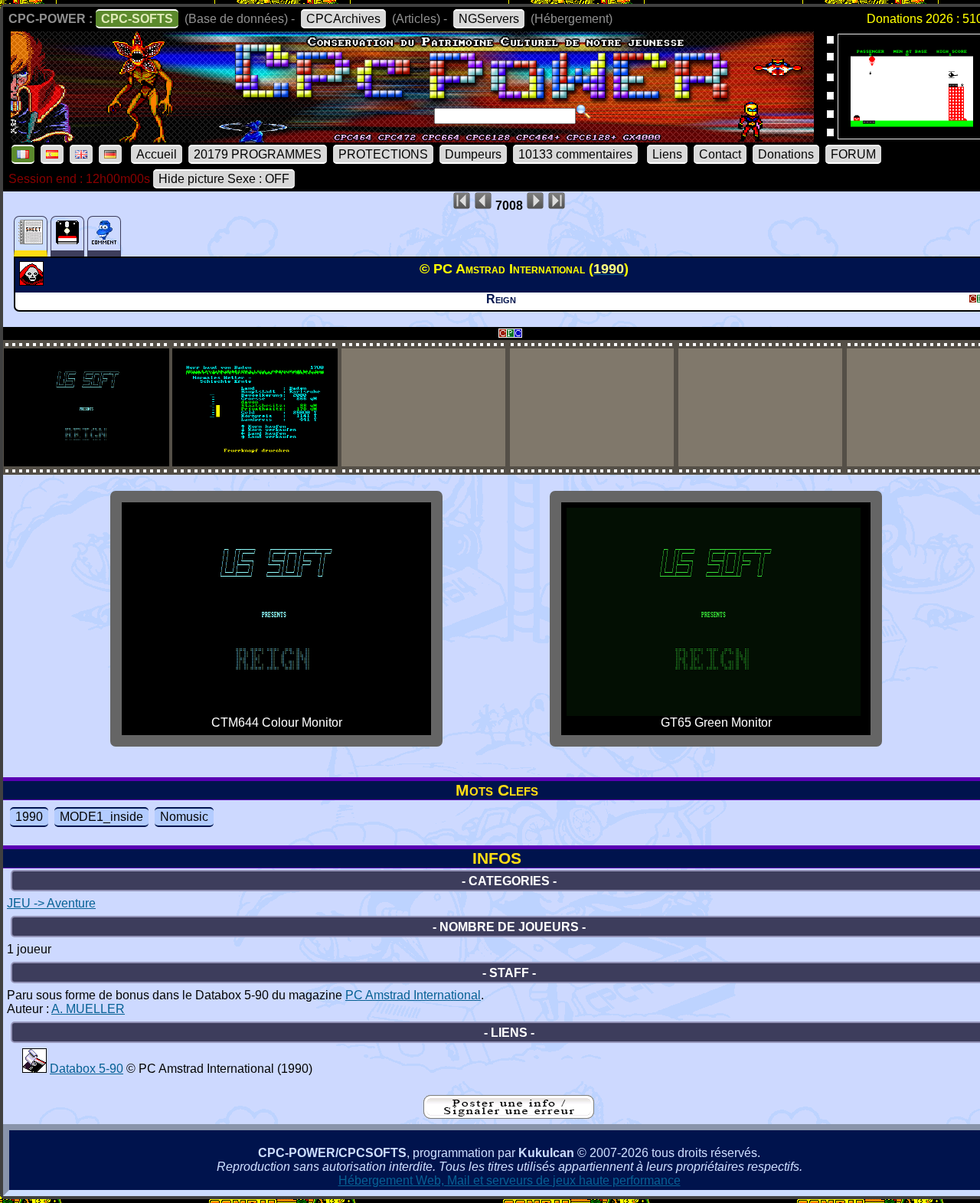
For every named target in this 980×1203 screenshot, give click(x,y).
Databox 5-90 (86, 1068)
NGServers (489, 18)
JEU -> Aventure (51, 903)
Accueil (156, 154)
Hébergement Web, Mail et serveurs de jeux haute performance (509, 1180)
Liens (667, 154)
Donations (786, 154)
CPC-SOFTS (137, 18)
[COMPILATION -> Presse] (34, 1068)
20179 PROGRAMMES (258, 154)
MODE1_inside (101, 816)
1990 (29, 816)
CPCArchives (343, 18)
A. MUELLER (88, 1008)
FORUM (853, 154)
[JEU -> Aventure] (33, 281)
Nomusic (184, 816)
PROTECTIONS (383, 154)
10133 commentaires (575, 154)
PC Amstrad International (413, 995)
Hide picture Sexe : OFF (223, 178)
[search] (583, 111)
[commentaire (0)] (104, 236)
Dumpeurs (473, 154)
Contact (720, 154)
